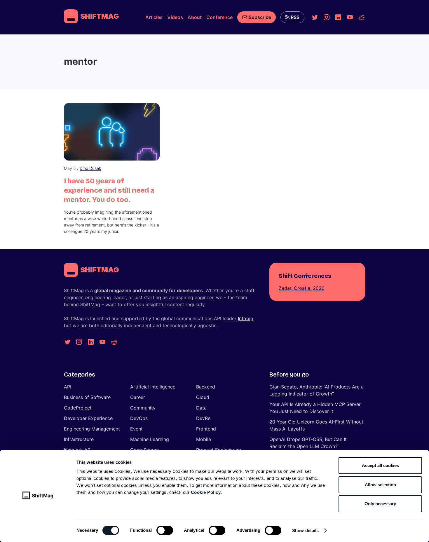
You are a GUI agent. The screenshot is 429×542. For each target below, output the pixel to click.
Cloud (202, 397)
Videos (175, 17)
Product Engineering (218, 450)
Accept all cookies (380, 465)
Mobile (203, 439)
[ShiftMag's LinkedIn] (338, 17)
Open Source (144, 450)
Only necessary (380, 503)
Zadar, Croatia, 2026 (302, 288)
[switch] (164, 530)
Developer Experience (88, 418)
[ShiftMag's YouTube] (349, 17)
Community (143, 408)
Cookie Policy (206, 492)
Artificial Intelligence (152, 387)
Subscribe (260, 17)
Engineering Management (92, 429)
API (67, 387)
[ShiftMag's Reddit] (361, 17)
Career (137, 397)
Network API (78, 450)
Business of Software (87, 397)
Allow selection (380, 484)
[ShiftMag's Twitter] (314, 17)
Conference (219, 17)
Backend (205, 387)
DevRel (204, 418)
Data (201, 408)
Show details (305, 530)
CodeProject (78, 408)
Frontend (206, 429)
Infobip (245, 318)
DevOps (139, 418)
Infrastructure (79, 439)
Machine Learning (149, 439)
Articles (154, 17)
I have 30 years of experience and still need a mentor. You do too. (109, 190)
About (195, 17)
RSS (295, 17)
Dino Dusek (90, 168)
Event (136, 429)
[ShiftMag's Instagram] (326, 17)
